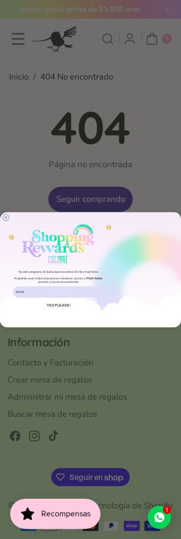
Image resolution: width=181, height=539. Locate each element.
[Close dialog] (6, 217)
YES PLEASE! (58, 305)
